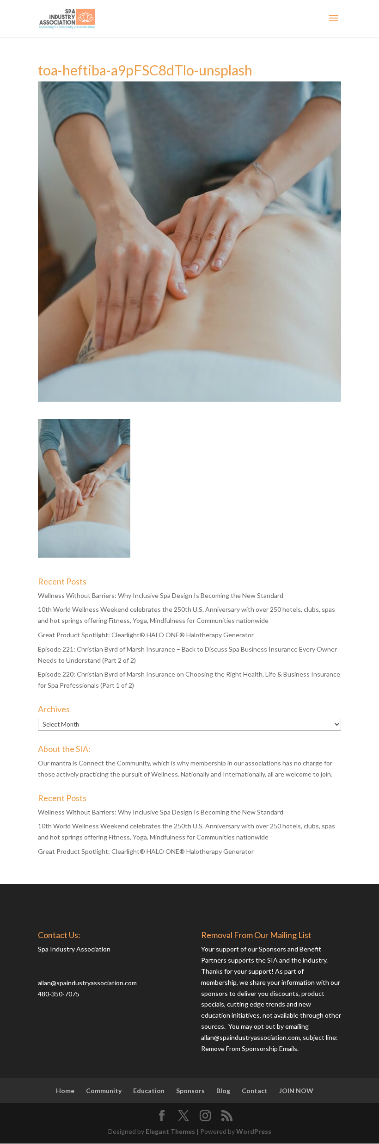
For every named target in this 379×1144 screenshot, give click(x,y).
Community (104, 1090)
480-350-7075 (58, 994)
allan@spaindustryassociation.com (87, 983)
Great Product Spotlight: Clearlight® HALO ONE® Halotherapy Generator (146, 635)
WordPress (253, 1131)
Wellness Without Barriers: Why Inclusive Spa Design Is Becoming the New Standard (160, 595)
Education (149, 1090)
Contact (255, 1090)
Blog (223, 1090)
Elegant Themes (170, 1131)
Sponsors (190, 1090)
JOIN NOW (296, 1090)
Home (65, 1090)
